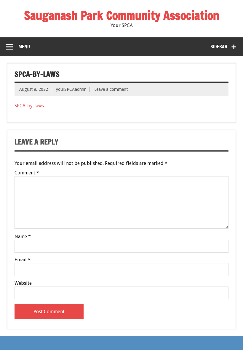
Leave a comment (111, 89)
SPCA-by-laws (29, 106)
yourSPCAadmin (71, 89)
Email (23, 259)
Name (23, 236)
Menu (24, 46)
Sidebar (218, 46)
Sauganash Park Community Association (121, 15)
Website (23, 283)
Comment (27, 173)
